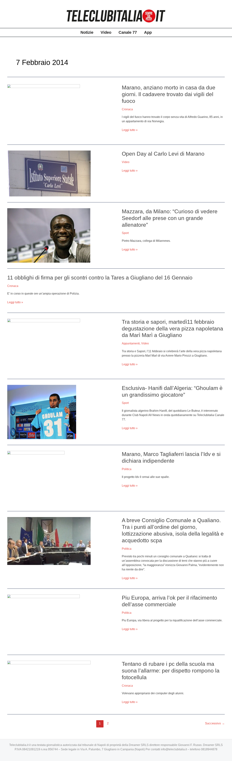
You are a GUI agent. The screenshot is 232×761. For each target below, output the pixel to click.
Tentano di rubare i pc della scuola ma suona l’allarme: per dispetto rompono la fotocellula (170, 670)
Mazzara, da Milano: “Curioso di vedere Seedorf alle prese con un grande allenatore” (170, 218)
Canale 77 (128, 32)
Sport (125, 233)
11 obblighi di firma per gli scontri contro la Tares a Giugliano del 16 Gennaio (99, 278)
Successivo (215, 723)
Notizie (86, 32)
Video (106, 32)
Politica (126, 469)
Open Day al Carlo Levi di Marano (163, 154)
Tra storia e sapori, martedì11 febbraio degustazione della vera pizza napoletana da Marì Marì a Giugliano (172, 328)
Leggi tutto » (130, 130)
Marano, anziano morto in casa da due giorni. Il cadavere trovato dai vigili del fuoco (168, 94)
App (148, 32)
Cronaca (127, 109)
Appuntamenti (131, 343)
